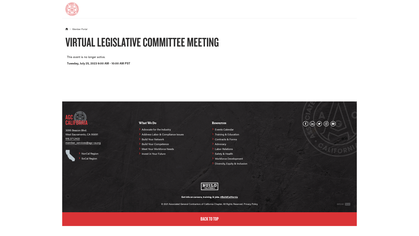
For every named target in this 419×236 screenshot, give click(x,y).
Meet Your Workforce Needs (158, 149)
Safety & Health (224, 154)
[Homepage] (72, 9)
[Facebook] (305, 123)
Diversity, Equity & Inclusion (231, 163)
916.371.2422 (72, 138)
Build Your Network (153, 139)
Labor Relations (224, 149)
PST (127, 63)
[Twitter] (319, 123)
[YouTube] (333, 123)
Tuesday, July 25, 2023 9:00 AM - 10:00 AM (95, 63)
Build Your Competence (155, 144)
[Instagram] (326, 123)
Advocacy (220, 144)
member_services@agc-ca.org (83, 143)
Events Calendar (224, 129)
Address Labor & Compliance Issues (163, 134)
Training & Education (227, 134)
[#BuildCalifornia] (209, 186)
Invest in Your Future (153, 154)
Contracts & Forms (226, 139)
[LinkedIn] (312, 123)
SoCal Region (89, 158)
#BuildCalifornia (229, 196)
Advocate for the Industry (156, 129)
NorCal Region (90, 153)
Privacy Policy (251, 204)
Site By (340, 204)
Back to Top (209, 219)
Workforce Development (229, 158)
